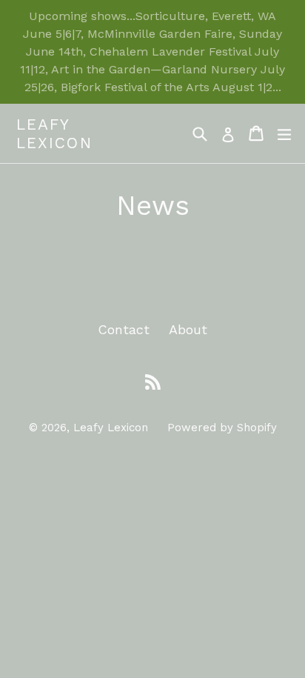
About (188, 329)
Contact (124, 329)
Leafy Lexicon (54, 133)
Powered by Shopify (222, 427)
